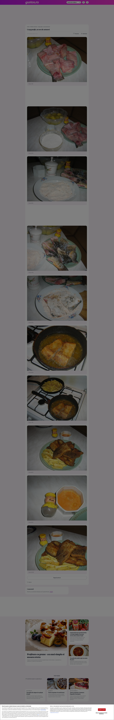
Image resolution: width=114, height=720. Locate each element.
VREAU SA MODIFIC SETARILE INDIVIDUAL (101, 713)
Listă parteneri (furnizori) (54, 712)
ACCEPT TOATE (102, 709)
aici (38, 714)
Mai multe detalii (43, 709)
